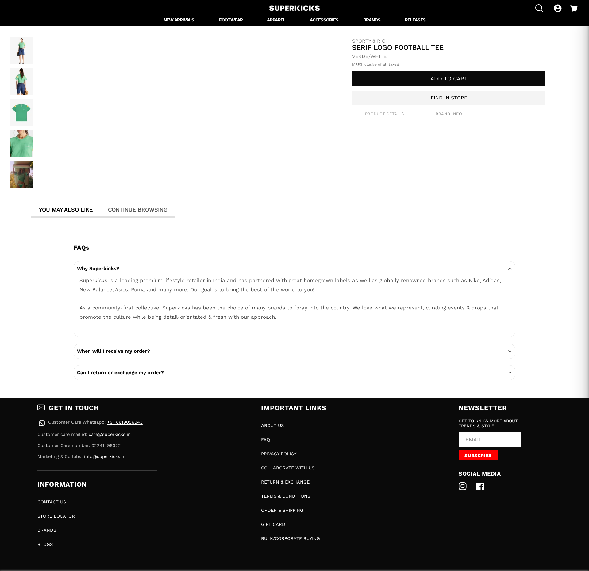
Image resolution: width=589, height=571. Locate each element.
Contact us (51, 502)
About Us (272, 425)
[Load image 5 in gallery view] (21, 174)
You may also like (66, 209)
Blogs (45, 544)
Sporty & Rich (370, 41)
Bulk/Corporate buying (290, 538)
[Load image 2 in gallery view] (21, 81)
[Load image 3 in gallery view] (21, 112)
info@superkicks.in (104, 456)
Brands (46, 530)
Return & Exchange (285, 482)
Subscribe (477, 455)
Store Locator (56, 516)
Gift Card (273, 524)
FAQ (265, 439)
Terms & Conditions (285, 496)
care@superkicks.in (110, 434)
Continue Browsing (137, 209)
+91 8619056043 (125, 422)
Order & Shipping (282, 510)
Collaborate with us (287, 468)
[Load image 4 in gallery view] (21, 143)
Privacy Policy (278, 453)
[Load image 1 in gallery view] (21, 51)
